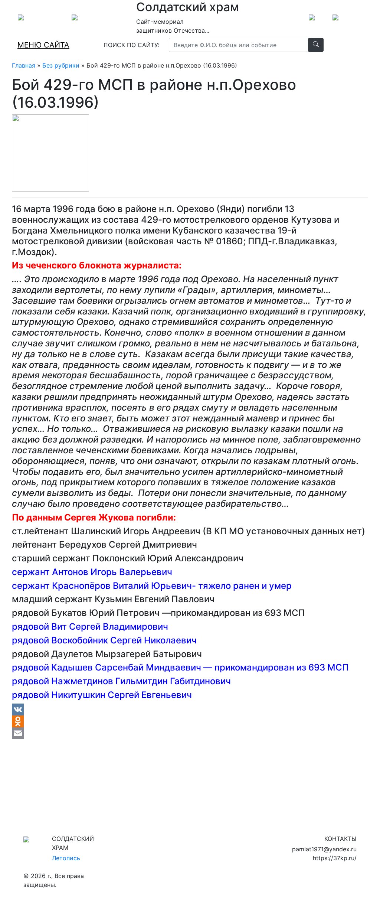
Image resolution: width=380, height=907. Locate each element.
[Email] (190, 733)
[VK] (190, 709)
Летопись (66, 858)
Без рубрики (60, 65)
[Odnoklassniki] (190, 721)
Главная (23, 65)
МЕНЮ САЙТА (43, 44)
